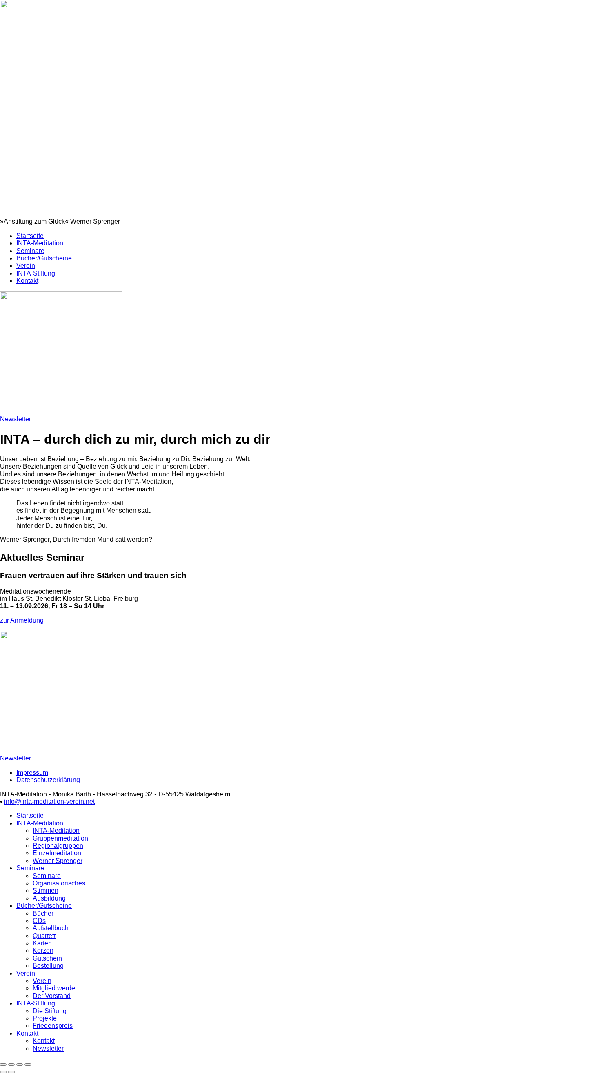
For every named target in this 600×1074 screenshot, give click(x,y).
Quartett (44, 935)
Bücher (43, 913)
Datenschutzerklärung (48, 779)
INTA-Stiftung (35, 273)
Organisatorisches (59, 883)
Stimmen (45, 890)
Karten (42, 943)
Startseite (30, 235)
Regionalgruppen (58, 845)
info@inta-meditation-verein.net (49, 801)
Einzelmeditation (57, 852)
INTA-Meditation (39, 243)
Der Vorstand (52, 995)
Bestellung (48, 965)
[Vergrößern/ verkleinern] (27, 1064)
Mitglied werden (56, 988)
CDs (39, 920)
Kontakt (27, 280)
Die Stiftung (50, 1010)
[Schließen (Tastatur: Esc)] (3, 1064)
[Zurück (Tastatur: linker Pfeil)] (3, 1072)
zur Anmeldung (22, 620)
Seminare (30, 250)
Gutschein (47, 958)
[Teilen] (11, 1064)
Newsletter (15, 419)
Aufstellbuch (51, 928)
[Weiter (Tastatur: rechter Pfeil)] (11, 1072)
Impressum (32, 772)
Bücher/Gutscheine (44, 258)
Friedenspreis (53, 1025)
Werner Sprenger (57, 860)
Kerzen (43, 950)
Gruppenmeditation (60, 838)
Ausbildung (49, 898)
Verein (25, 265)
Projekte (45, 1018)
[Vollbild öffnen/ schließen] (19, 1064)
